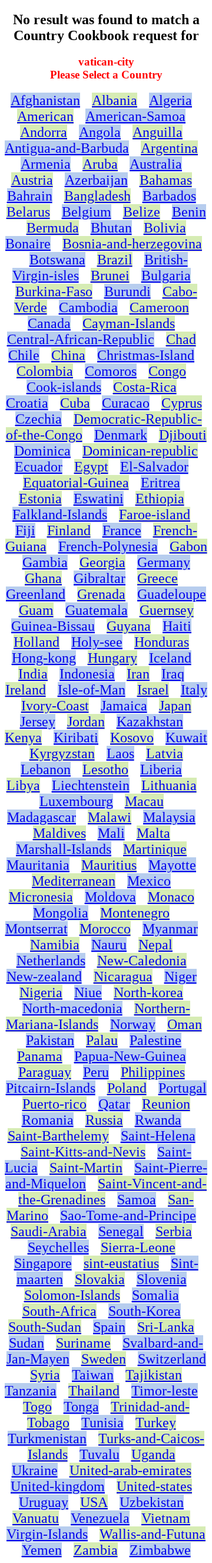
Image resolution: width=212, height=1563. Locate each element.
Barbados (169, 196)
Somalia (155, 1295)
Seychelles (58, 1247)
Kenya (23, 737)
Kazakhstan (150, 721)
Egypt (91, 466)
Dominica (42, 450)
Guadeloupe (171, 594)
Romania (48, 1120)
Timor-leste (164, 1390)
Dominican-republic (140, 450)
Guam (36, 610)
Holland (36, 642)
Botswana (57, 259)
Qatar (114, 1104)
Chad (181, 339)
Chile (23, 355)
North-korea (148, 992)
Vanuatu (35, 1518)
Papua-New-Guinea (130, 1056)
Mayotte (172, 865)
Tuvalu (100, 1454)
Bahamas (166, 180)
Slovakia (100, 1279)
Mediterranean (73, 881)
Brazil (114, 259)
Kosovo (132, 737)
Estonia (40, 498)
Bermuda (52, 227)
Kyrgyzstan (62, 753)
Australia (156, 164)
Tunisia (102, 1422)
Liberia (161, 769)
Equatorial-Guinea (76, 482)
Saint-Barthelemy (58, 1135)
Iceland (170, 658)
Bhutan (111, 227)
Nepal (155, 944)
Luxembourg (76, 801)
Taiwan (93, 1374)
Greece (157, 578)
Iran (138, 673)
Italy (194, 689)
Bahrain (29, 196)
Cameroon (159, 307)
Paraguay (44, 1072)
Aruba (100, 164)
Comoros (111, 371)
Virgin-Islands (47, 1534)
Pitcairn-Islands (50, 1088)
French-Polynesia (108, 546)
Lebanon (46, 769)
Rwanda (158, 1120)
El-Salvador (154, 466)
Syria (45, 1374)
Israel (153, 689)
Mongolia (60, 912)
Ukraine (35, 1470)
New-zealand (44, 976)
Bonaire (28, 243)
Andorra (43, 132)
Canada (49, 323)
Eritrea (160, 482)
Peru (96, 1072)
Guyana (129, 626)
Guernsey (167, 610)
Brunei (110, 275)
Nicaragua (123, 976)
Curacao (126, 403)
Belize (141, 211)
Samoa (136, 1199)
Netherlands (50, 960)
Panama (39, 1056)
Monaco (171, 897)
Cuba (75, 403)
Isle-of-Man (91, 689)
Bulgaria (166, 275)
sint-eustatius (121, 1263)
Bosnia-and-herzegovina (132, 243)
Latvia (164, 753)
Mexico (149, 881)
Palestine (155, 1040)
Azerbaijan (96, 180)
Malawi (109, 817)
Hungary (112, 658)
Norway (132, 1024)
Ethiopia (159, 498)
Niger (180, 976)
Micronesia (41, 897)
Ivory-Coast (55, 705)
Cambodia (88, 307)
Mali (111, 833)
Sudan (26, 1343)
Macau (144, 801)
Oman (184, 1024)
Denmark (120, 435)
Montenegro (135, 912)
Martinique (155, 849)
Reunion (166, 1104)
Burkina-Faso (53, 291)
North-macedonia (72, 1008)
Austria (32, 180)
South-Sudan (44, 1327)
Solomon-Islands (72, 1295)
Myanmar (170, 928)
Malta (153, 833)
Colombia (44, 371)
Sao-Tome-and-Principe (128, 1215)
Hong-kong (44, 658)
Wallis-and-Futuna (153, 1534)
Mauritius (109, 865)
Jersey (37, 721)
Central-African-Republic (80, 339)
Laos (120, 753)
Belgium (86, 211)
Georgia (102, 562)
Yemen (42, 1550)
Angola (100, 132)
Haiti (177, 626)
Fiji (25, 530)
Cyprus (181, 403)
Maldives (59, 833)
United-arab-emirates (130, 1470)
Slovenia (162, 1279)
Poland (127, 1088)
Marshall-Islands (63, 849)
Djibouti (183, 435)
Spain (109, 1327)
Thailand (94, 1390)
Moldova (110, 897)
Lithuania (169, 785)
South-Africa (59, 1311)
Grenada (101, 594)
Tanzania (31, 1390)
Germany (163, 562)
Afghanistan (45, 100)
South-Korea (144, 1311)
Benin (189, 211)
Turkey (155, 1422)
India (33, 673)
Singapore (43, 1263)
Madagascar (41, 817)
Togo (37, 1406)
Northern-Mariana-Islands (98, 1016)
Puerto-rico (54, 1104)
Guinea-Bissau (53, 626)
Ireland (25, 689)
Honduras (161, 642)
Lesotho (105, 769)
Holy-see (96, 642)
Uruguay (43, 1502)
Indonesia (87, 673)
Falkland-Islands (59, 514)
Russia (104, 1120)
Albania (114, 100)
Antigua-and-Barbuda (67, 148)
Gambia (45, 562)
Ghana (43, 578)
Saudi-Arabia (49, 1231)
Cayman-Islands (128, 323)
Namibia (55, 944)
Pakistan (50, 1040)
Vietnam (165, 1518)
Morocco (105, 928)
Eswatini (99, 498)
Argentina (169, 148)
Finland (69, 530)
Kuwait (186, 737)
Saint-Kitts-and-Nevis (83, 1151)
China (68, 355)
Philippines (153, 1072)
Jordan (86, 721)
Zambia (96, 1550)
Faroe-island (154, 514)
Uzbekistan (152, 1502)
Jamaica (124, 705)
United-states (154, 1486)
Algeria (170, 100)
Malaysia (169, 817)
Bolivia (165, 227)
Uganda (153, 1454)
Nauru (109, 944)
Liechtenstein (91, 785)
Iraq (172, 673)
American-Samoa (135, 116)
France (121, 530)
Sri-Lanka (165, 1327)
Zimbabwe (160, 1550)
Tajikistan (153, 1374)
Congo (167, 371)
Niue (88, 992)
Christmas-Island (145, 355)
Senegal (121, 1231)
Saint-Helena (158, 1135)
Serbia (173, 1231)
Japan (175, 705)
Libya (23, 785)
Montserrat (36, 928)
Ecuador (38, 466)
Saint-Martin (85, 1167)
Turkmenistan (47, 1438)
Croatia (27, 403)
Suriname (83, 1343)
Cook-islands (63, 387)
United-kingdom (58, 1486)
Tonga (81, 1406)
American (45, 116)
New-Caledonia (142, 960)
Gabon (188, 546)
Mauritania (37, 865)
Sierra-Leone (138, 1247)
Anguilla (157, 132)
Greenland (35, 594)
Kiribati (76, 737)
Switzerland (172, 1359)
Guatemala (96, 610)
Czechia (38, 419)
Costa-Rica (145, 387)
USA (94, 1502)
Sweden (103, 1359)
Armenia (46, 164)
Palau (102, 1040)
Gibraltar (99, 578)
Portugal (182, 1088)
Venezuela (100, 1518)
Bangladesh (97, 196)
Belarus (28, 211)
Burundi (127, 291)
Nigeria (40, 992)
